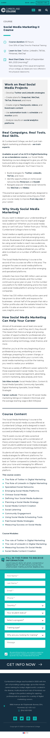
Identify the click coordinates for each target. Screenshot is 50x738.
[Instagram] (35, 718)
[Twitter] (22, 718)
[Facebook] (15, 718)
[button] (40, 10)
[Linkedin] (28, 718)
